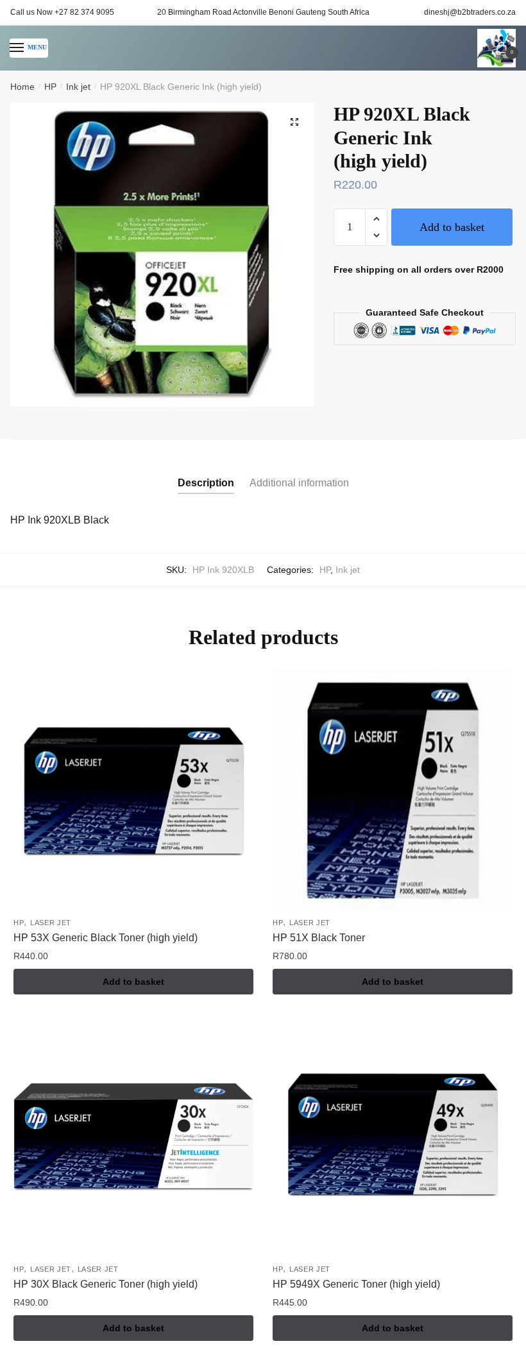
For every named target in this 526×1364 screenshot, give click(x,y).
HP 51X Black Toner (319, 937)
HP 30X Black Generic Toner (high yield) (105, 1284)
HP (50, 86)
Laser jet (50, 922)
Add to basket (452, 227)
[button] (294, 122)
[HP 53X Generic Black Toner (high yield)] (133, 790)
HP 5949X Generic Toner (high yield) (356, 1284)
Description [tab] (206, 482)
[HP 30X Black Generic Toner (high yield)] (133, 1137)
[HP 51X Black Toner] (393, 790)
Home (22, 86)
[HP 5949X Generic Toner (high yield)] (393, 1137)
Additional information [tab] (299, 482)
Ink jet (78, 86)
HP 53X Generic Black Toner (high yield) (105, 937)
